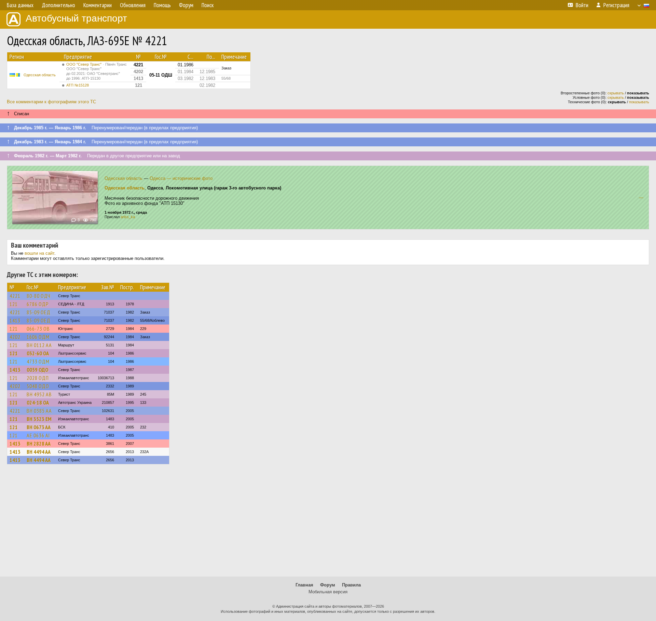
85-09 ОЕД (39, 312)
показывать (639, 102)
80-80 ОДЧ (39, 295)
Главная (304, 584)
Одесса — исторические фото (181, 178)
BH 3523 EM (39, 418)
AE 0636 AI (38, 435)
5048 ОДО (38, 386)
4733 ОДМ (38, 361)
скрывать (615, 93)
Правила (351, 584)
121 (14, 304)
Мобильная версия (328, 591)
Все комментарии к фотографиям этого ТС (51, 101)
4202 (15, 336)
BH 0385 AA (39, 410)
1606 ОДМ (38, 336)
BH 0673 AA (39, 427)
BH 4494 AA (39, 451)
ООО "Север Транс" (96, 71)
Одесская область (40, 75)
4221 (15, 295)
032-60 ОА (38, 353)
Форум (327, 584)
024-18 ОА (38, 402)
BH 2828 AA (39, 443)
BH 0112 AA (39, 345)
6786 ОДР (38, 304)
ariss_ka (128, 217)
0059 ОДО (37, 369)
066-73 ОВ (38, 328)
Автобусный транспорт (76, 18)
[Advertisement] (328, 523)
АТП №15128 (77, 85)
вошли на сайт (39, 253)
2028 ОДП (38, 377)
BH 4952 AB (39, 394)
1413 (15, 320)
